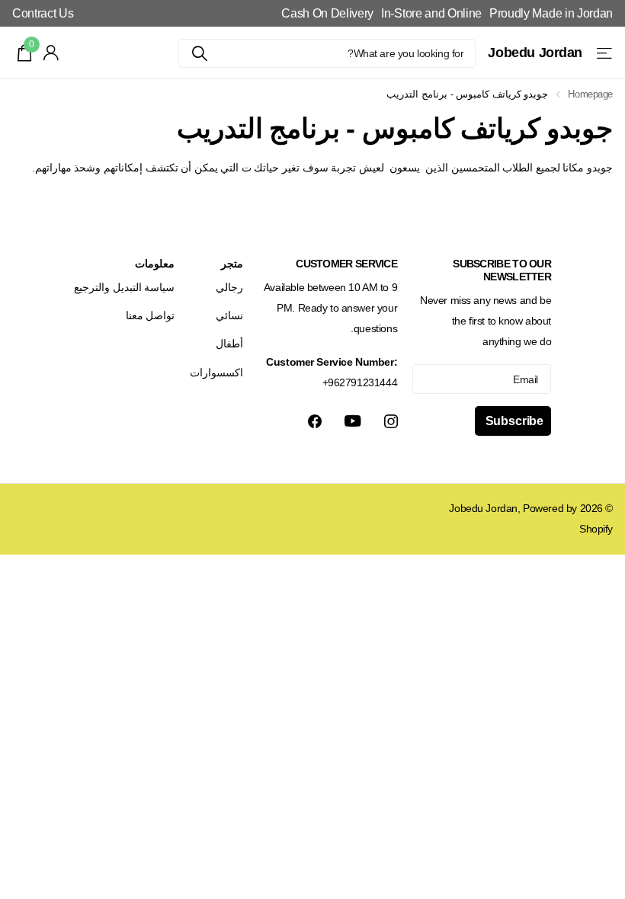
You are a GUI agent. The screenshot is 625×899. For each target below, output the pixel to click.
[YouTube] (353, 421)
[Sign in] (51, 53)
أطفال (229, 344)
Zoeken (199, 53)
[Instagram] (391, 421)
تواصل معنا (150, 315)
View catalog (603, 53)
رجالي (229, 287)
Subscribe (512, 420)
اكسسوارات (216, 372)
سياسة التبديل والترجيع (124, 287)
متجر (232, 264)
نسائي (229, 315)
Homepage (590, 94)
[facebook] (315, 421)
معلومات (155, 264)
